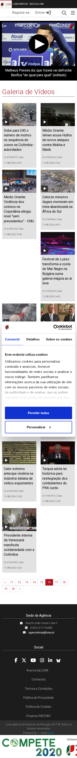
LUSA (8, 4)
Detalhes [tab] (33, 339)
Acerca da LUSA (37, 670)
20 (13, 588)
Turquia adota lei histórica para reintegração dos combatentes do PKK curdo (55, 478)
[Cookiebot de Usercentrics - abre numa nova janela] (54, 327)
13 (26, 582)
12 (19, 582)
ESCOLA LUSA (37, 4)
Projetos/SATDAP (38, 716)
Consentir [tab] (12, 339)
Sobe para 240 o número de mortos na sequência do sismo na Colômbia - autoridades (19, 140)
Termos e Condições (38, 688)
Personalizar (36, 427)
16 (49, 582)
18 (64, 582)
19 (5, 588)
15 (41, 582)
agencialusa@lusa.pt (41, 632)
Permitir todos (38, 413)
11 (11, 582)
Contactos (39, 679)
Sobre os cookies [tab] (59, 339)
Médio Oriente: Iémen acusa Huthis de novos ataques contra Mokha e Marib (57, 140)
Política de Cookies (38, 706)
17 (56, 582)
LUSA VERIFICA (20, 4)
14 (34, 582)
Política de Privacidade (38, 697)
